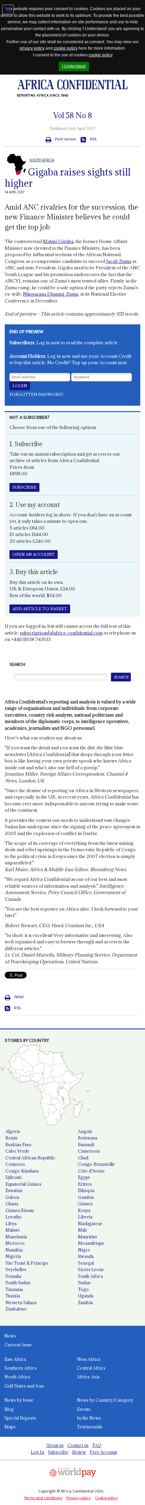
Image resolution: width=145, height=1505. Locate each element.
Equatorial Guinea (23, 1184)
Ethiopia (86, 1190)
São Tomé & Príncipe (27, 1263)
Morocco (15, 1243)
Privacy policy (78, 1498)
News (10, 1336)
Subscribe (58, 1452)
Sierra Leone (91, 1269)
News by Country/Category (105, 1400)
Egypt (84, 1177)
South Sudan (17, 1282)
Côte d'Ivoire (91, 1171)
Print (19, 997)
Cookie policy (106, 1498)
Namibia (14, 1250)
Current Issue (18, 1344)
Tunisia (12, 1295)
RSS (93, 139)
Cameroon (89, 1151)
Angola (85, 1131)
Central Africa (91, 1368)
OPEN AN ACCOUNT (33, 554)
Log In (37, 1452)
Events (83, 1409)
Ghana (11, 1203)
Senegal (86, 1263)
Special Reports (20, 1418)
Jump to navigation (8, 9)
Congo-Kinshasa (22, 1171)
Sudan (84, 1282)
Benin (11, 1137)
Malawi (12, 1230)
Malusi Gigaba (58, 241)
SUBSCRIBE (24, 487)
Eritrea (85, 1184)
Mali (82, 1230)
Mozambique (91, 1243)
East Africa (15, 1359)
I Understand (74, 66)
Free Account (103, 1452)
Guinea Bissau (19, 1210)
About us (55, 1445)
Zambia (85, 1302)
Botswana (87, 1137)
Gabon (12, 1197)
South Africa (90, 1276)
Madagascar (90, 1223)
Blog (9, 1409)
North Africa (17, 1376)
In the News (89, 1418)
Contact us (78, 1445)
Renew (79, 1452)
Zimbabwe (16, 1309)
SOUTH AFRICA (41, 160)
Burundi (86, 1144)
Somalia (13, 1276)
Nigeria (13, 1256)
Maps (10, 1426)
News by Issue (18, 1400)
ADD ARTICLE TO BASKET (39, 608)
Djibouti (13, 1177)
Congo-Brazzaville (96, 1164)
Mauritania (16, 1236)
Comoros (15, 1164)
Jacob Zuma (118, 261)
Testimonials (90, 1426)
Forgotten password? (36, 394)
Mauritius (87, 1236)
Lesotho (13, 1216)
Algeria (12, 1131)
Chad (83, 1157)
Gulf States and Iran (24, 1386)
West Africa (88, 1359)
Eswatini (13, 1190)
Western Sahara (20, 1302)
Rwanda (86, 1256)
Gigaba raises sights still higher (67, 177)
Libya (11, 1223)
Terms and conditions (43, 1498)
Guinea (85, 1203)
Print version (65, 139)
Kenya (84, 1210)
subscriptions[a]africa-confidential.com (61, 633)
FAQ (97, 1445)
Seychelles (15, 1269)
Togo (83, 1289)
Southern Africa (20, 1368)
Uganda (85, 1295)
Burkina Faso (18, 1144)
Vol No (72, 115)
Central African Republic (30, 1157)
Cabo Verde (17, 1151)
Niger (84, 1250)
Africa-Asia (88, 1376)
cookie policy (66, 48)
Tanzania (14, 1289)
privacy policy (32, 48)
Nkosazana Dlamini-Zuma (50, 294)
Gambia (86, 1197)
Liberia (85, 1216)
